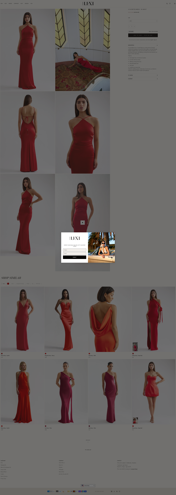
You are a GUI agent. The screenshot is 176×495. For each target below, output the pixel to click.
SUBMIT (74, 257)
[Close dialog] (113, 234)
